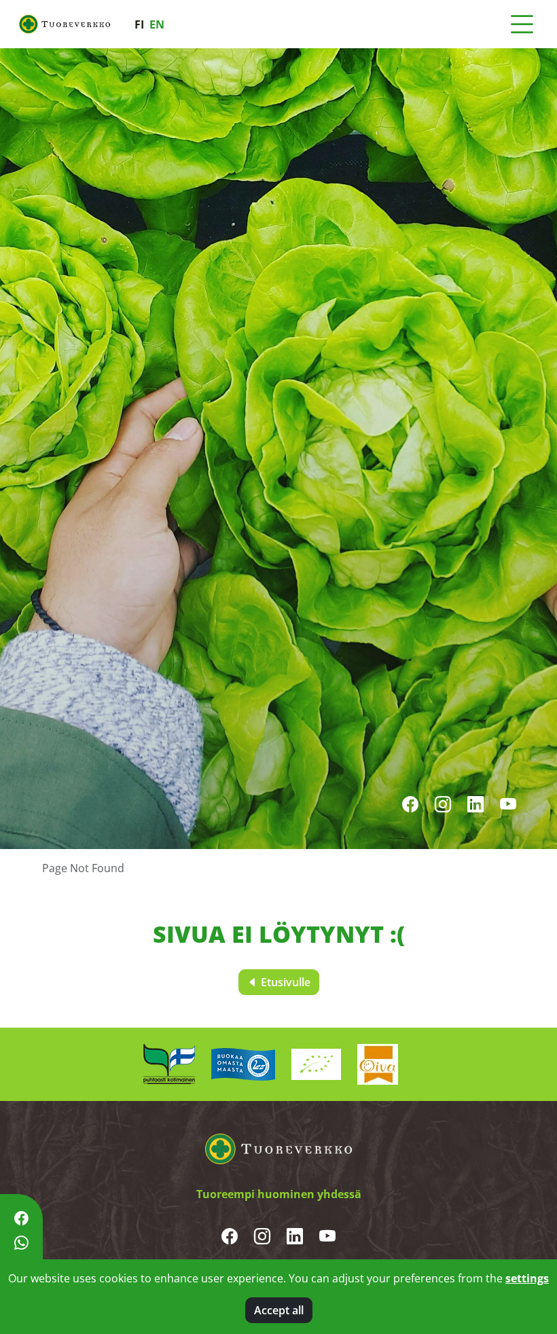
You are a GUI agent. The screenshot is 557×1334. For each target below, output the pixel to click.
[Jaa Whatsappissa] (21, 1243)
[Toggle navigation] (521, 24)
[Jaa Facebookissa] (21, 1218)
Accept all (279, 1310)
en (156, 24)
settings (527, 1278)
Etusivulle (284, 982)
